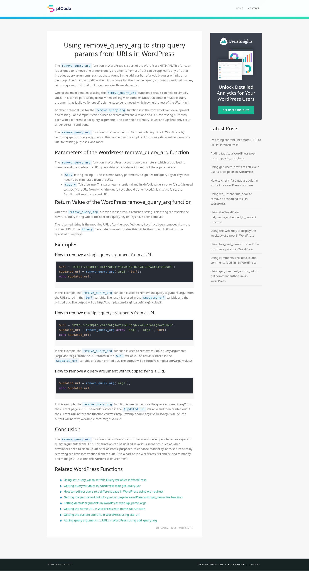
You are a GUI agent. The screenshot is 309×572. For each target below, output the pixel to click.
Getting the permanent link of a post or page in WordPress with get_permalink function (123, 497)
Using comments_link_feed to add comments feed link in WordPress (234, 260)
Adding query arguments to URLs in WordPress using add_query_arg (110, 520)
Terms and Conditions (210, 564)
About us (254, 564)
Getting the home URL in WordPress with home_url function (104, 509)
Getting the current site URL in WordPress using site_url (101, 515)
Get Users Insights (236, 110)
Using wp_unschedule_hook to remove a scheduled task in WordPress (231, 199)
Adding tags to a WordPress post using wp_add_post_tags (233, 155)
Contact (253, 8)
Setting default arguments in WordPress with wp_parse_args (105, 503)
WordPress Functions (177, 527)
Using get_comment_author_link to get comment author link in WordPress (234, 276)
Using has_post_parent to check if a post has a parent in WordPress (235, 246)
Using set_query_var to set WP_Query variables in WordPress (105, 480)
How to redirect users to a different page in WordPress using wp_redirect (113, 491)
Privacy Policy (236, 564)
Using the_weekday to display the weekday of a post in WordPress (233, 233)
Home (239, 8)
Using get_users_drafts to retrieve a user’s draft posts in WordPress (235, 169)
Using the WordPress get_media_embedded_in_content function (233, 217)
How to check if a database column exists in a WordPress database (234, 183)
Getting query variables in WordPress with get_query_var (102, 486)
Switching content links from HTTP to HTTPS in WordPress (236, 142)
